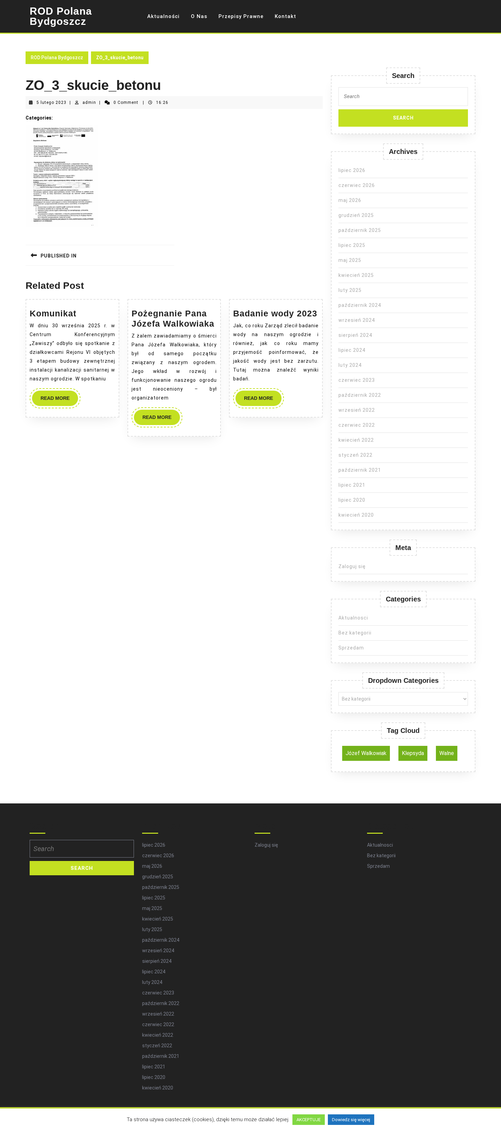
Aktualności (163, 16)
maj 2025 (349, 260)
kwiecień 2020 (356, 515)
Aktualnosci (353, 618)
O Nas (199, 16)
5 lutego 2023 (51, 102)
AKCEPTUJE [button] (309, 1119)
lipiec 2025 (351, 245)
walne (446, 753)
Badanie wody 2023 (275, 313)
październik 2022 (359, 395)
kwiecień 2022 (356, 440)
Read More (59, 400)
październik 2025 (359, 230)
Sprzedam (351, 647)
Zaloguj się (352, 566)
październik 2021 (359, 470)
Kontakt (285, 16)
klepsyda (413, 753)
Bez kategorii (354, 633)
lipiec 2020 (351, 500)
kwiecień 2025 (356, 275)
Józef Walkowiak (366, 753)
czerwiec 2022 (356, 425)
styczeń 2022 (355, 455)
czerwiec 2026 (356, 185)
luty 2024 (350, 365)
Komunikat (53, 313)
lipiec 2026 (351, 170)
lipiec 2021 (351, 485)
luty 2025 (350, 290)
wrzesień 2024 (356, 320)
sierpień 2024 (355, 335)
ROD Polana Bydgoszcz (61, 16)
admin (89, 102)
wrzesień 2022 (356, 410)
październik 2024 (359, 305)
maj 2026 (349, 200)
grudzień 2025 (356, 215)
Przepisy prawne (240, 16)
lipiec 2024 (351, 350)
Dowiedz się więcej (351, 1119)
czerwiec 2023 (356, 380)
